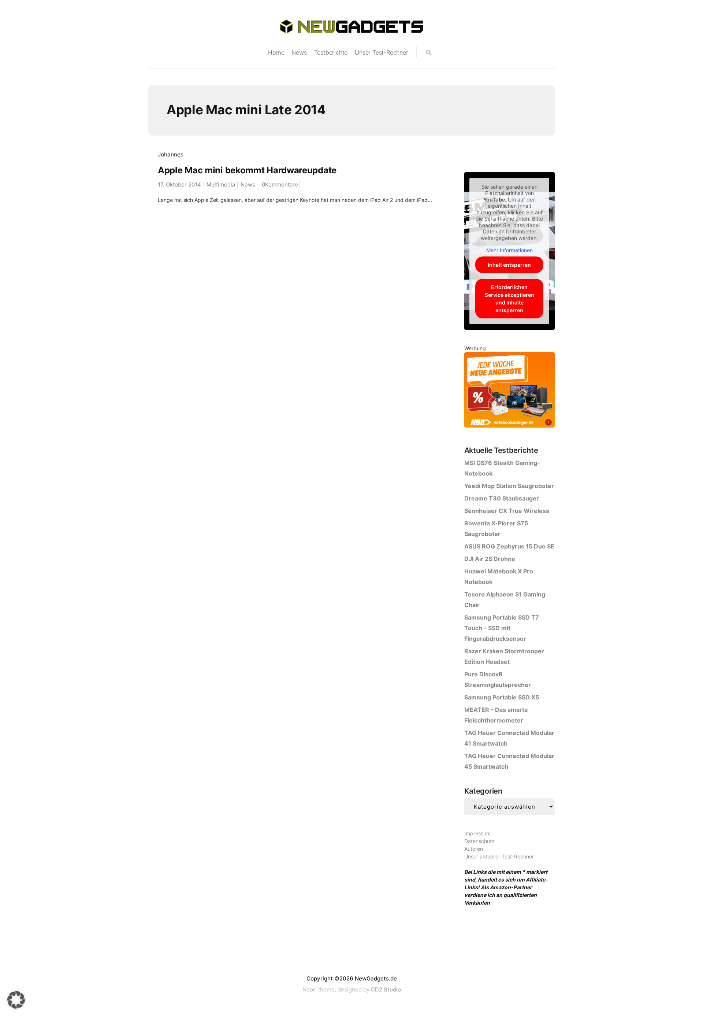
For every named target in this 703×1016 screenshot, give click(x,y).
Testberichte (331, 52)
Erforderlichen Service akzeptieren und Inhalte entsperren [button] (509, 298)
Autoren (473, 849)
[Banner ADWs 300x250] (509, 391)
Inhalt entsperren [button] (509, 265)
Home (276, 52)
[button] (16, 1000)
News (298, 52)
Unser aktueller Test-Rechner (499, 856)
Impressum (477, 833)
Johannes (170, 154)
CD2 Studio (386, 989)
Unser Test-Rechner (381, 52)
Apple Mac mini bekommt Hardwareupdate (247, 170)
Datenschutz (479, 841)
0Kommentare (280, 184)
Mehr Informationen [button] (509, 250)
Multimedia (221, 184)
